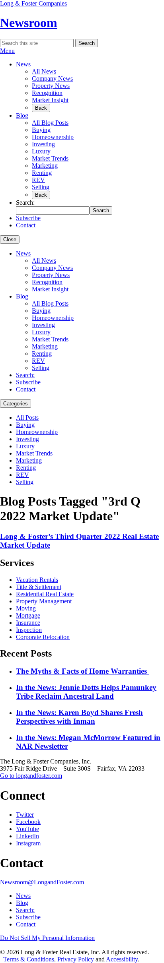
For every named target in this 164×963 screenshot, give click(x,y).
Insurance (28, 622)
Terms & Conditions (28, 959)
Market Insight (50, 100)
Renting (42, 172)
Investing (43, 144)
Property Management (44, 601)
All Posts (27, 417)
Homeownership (53, 137)
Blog (22, 115)
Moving (26, 608)
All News (44, 71)
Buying (41, 129)
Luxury (41, 151)
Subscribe (28, 218)
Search (86, 43)
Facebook (28, 821)
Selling (40, 187)
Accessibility (122, 959)
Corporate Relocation (43, 637)
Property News (51, 85)
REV (38, 179)
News (23, 64)
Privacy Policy (75, 959)
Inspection (29, 629)
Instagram (28, 843)
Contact (25, 225)
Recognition (47, 92)
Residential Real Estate (45, 594)
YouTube (27, 828)
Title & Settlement (38, 586)
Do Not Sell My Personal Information (47, 937)
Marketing (45, 165)
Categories (15, 404)
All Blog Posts (50, 122)
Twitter (25, 814)
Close (9, 239)
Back (41, 108)
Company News (52, 78)
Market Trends (50, 158)
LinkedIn (27, 836)
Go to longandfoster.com (31, 775)
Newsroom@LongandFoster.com (42, 882)
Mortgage (28, 615)
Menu (7, 50)
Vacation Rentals (37, 579)
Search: (25, 375)
